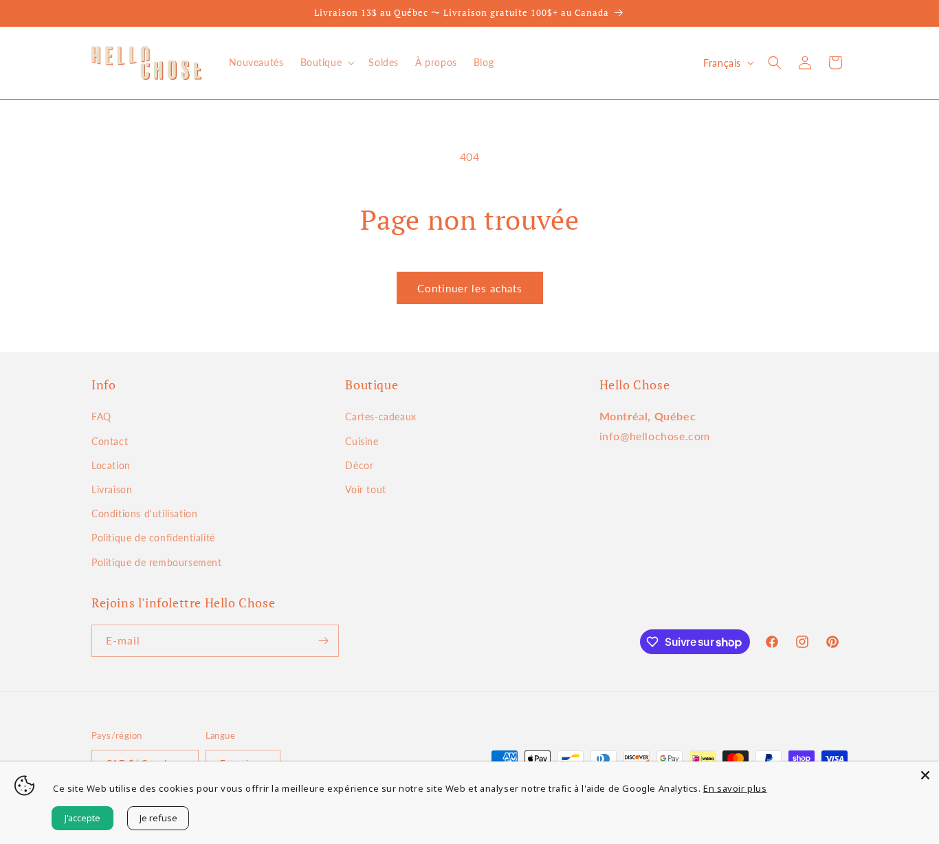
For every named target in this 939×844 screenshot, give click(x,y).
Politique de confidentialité (153, 537)
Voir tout (365, 489)
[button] (326, 62)
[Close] (925, 775)
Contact (109, 441)
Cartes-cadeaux (380, 416)
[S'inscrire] (323, 641)
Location (111, 465)
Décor (359, 465)
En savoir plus (734, 788)
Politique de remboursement (156, 562)
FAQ (101, 416)
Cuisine (361, 441)
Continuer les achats (469, 288)
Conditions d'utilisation (144, 513)
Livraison (111, 489)
